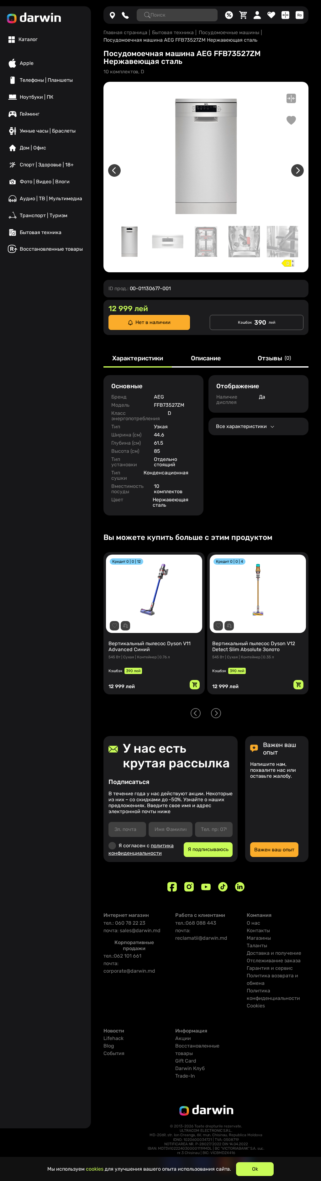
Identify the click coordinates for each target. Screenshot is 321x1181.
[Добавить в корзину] (195, 684)
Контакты (258, 930)
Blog (108, 1046)
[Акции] (229, 15)
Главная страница (125, 32)
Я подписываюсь (208, 849)
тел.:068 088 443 (195, 923)
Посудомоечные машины (229, 32)
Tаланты (257, 945)
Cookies (256, 1006)
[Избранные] (271, 15)
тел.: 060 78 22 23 (124, 923)
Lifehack (113, 1038)
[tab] (23, 39)
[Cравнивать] (285, 15)
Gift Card (185, 1061)
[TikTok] (223, 886)
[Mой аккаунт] (257, 15)
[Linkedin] (240, 886)
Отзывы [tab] (274, 358)
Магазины (259, 938)
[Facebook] (172, 886)
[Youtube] (206, 887)
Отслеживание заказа (274, 961)
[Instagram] (189, 886)
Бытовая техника (173, 32)
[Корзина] (243, 15)
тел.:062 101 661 (122, 956)
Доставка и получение (274, 953)
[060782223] (125, 15)
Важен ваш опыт (274, 850)
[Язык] (299, 15)
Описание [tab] (206, 358)
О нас (253, 923)
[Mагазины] (112, 15)
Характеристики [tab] (137, 358)
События (113, 1053)
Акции (183, 1038)
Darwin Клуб (190, 1068)
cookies (94, 1169)
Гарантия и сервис (270, 968)
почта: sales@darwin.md (131, 930)
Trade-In (185, 1076)
